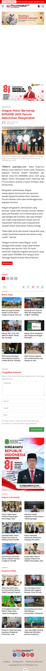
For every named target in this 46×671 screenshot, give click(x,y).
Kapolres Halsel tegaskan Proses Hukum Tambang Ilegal (34, 516)
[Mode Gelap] (39, 6)
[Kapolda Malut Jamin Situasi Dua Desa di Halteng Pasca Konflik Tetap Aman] (12, 527)
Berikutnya (7, 263)
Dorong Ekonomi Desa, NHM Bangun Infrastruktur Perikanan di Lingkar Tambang (33, 611)
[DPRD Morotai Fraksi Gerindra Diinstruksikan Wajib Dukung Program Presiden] (12, 580)
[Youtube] (32, 655)
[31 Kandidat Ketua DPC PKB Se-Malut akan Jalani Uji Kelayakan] (12, 601)
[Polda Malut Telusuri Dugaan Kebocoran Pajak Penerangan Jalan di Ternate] (34, 548)
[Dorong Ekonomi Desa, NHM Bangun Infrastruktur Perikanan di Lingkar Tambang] (34, 601)
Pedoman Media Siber (34, 662)
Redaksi (7, 662)
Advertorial (6, 107)
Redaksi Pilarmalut (13, 122)
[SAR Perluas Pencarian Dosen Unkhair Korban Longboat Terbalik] (12, 548)
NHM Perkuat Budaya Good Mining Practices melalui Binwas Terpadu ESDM (11, 358)
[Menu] (3, 6)
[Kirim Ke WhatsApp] (42, 287)
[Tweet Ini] (28, 287)
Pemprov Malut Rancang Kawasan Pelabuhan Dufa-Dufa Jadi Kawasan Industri (11, 632)
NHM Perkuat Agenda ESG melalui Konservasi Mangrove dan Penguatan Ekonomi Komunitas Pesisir (33, 358)
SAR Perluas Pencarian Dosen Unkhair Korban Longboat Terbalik (11, 559)
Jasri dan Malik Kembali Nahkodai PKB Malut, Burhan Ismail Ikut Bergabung (33, 632)
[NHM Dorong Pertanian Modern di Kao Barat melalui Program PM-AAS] (12, 302)
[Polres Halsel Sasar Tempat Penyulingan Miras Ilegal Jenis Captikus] (12, 506)
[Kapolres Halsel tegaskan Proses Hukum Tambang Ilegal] (34, 506)
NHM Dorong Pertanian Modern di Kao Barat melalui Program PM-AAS (11, 312)
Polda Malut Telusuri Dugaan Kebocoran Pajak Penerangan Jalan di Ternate (34, 559)
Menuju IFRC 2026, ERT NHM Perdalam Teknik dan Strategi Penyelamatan (10, 335)
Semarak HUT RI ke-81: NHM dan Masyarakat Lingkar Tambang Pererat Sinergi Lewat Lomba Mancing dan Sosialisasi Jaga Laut (33, 312)
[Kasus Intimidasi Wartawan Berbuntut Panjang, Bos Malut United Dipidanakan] (34, 527)
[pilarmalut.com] (18, 6)
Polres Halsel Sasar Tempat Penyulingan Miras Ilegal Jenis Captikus (10, 516)
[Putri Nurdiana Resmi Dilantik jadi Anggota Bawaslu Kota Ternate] (34, 580)
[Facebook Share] (23, 287)
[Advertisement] (23, 57)
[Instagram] (28, 655)
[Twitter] (19, 655)
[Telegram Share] (38, 287)
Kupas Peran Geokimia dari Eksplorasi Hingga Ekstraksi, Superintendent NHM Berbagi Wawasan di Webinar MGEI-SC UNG (33, 335)
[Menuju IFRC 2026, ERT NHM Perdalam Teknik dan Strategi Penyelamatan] (12, 325)
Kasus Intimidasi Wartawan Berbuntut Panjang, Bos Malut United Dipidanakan (32, 537)
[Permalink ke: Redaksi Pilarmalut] (4, 122)
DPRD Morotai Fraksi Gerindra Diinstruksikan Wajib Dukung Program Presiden (11, 590)
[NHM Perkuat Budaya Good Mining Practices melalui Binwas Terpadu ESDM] (12, 348)
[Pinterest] (23, 655)
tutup (25, 669)
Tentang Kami (17, 662)
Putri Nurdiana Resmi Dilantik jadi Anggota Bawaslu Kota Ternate (33, 590)
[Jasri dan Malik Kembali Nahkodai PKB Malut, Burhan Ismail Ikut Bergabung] (34, 622)
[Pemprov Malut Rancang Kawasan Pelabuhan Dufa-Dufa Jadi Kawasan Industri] (12, 622)
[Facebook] (15, 655)
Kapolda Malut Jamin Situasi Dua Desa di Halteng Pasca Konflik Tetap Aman (10, 537)
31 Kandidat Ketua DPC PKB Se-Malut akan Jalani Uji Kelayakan (11, 611)
